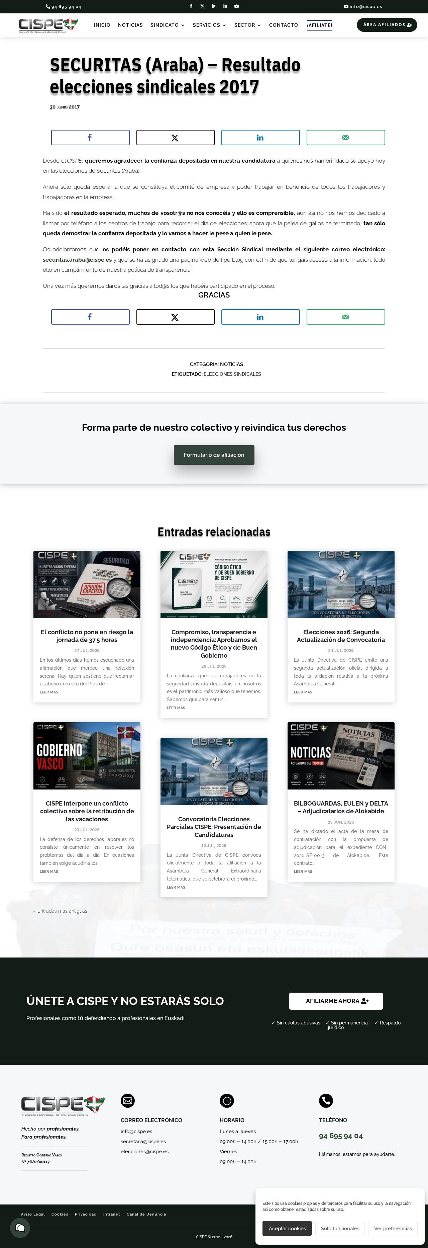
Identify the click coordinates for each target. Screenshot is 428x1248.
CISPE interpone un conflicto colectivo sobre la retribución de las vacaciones (87, 811)
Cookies (59, 1214)
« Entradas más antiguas (60, 911)
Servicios (206, 25)
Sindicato (164, 25)
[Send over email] (346, 137)
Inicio (102, 25)
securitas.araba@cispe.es (77, 259)
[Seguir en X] (202, 6)
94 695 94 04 (66, 6)
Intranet (111, 1214)
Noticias (130, 25)
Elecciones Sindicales (232, 374)
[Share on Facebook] (90, 137)
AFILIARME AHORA (332, 1000)
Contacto (283, 25)
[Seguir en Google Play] (214, 6)
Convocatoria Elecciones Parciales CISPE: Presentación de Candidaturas (214, 827)
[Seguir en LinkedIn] (225, 6)
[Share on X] (175, 137)
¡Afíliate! (319, 25)
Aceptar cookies (287, 1229)
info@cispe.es (366, 6)
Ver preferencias (393, 1229)
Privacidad (86, 1214)
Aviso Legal (33, 1214)
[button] (20, 1228)
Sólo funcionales (340, 1229)
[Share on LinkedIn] (260, 137)
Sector (244, 25)
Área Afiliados (384, 24)
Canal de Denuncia (146, 1214)
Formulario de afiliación (214, 455)
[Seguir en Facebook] (191, 6)
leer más (49, 692)
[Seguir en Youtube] (236, 6)
